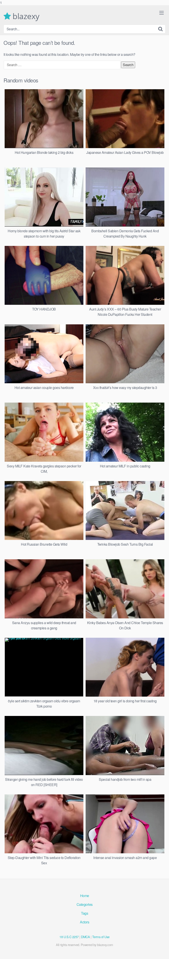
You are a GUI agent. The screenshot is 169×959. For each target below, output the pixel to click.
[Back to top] (161, 951)
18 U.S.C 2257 (69, 936)
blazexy (25, 16)
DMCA (85, 936)
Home (84, 895)
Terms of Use (101, 936)
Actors (84, 921)
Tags (84, 913)
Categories (85, 904)
